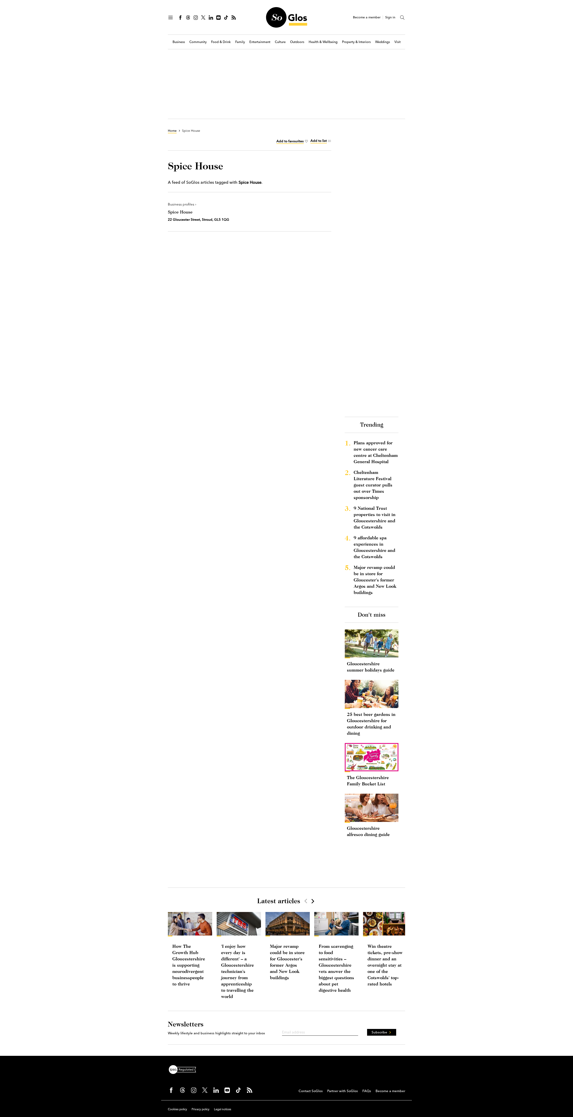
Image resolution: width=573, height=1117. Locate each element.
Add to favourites (290, 141)
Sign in (390, 17)
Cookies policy (177, 1109)
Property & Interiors (356, 42)
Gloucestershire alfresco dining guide (368, 831)
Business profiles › (182, 204)
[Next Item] (312, 901)
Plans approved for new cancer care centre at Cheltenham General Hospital (376, 452)
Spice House (180, 211)
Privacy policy (201, 1109)
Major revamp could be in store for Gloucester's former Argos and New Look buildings (375, 580)
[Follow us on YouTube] (218, 17)
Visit (397, 42)
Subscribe (379, 1032)
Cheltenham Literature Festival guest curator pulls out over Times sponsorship (373, 485)
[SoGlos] (286, 17)
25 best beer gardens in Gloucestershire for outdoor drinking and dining (371, 724)
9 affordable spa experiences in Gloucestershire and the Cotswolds (374, 547)
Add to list (318, 140)
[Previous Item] (305, 901)
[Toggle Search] (402, 17)
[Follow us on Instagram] (195, 17)
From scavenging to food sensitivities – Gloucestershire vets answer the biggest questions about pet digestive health (336, 968)
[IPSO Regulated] (184, 1069)
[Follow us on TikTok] (226, 17)
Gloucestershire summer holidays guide (370, 666)
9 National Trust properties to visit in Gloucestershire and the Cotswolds (375, 517)
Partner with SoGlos (342, 1091)
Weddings (382, 42)
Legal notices (222, 1109)
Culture (280, 42)
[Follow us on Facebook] (180, 17)
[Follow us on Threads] (188, 17)
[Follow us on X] (203, 17)
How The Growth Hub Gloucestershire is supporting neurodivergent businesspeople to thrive (188, 965)
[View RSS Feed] (233, 17)
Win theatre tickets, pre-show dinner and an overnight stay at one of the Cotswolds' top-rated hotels (385, 965)
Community (198, 42)
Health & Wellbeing (323, 42)
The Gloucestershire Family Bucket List (368, 780)
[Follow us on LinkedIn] (211, 17)
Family (240, 42)
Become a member (367, 17)
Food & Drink (221, 42)
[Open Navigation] (170, 17)
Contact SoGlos (311, 1091)
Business (179, 42)
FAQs (366, 1091)
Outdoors (297, 42)
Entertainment (259, 42)
